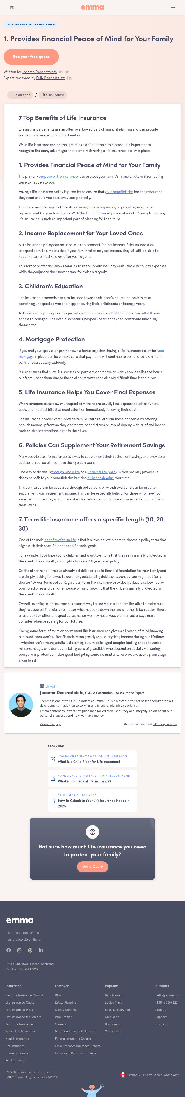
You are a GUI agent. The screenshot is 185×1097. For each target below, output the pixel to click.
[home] (92, 7)
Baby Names (113, 995)
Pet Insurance (14, 1060)
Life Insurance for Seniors (23, 1017)
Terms (157, 1075)
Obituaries (112, 1017)
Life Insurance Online (23, 932)
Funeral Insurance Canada (73, 1038)
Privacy (146, 1075)
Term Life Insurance (19, 1024)
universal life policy (102, 472)
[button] (173, 7)
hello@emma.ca (167, 995)
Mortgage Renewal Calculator (75, 1031)
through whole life (65, 472)
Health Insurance (17, 1038)
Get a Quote (92, 866)
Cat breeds (112, 1031)
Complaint (171, 1075)
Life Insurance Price (19, 1009)
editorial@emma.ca (165, 724)
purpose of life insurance (58, 176)
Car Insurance (15, 1046)
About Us (161, 1009)
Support (161, 1017)
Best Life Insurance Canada (24, 995)
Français (133, 1075)
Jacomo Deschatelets (39, 72)
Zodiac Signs (113, 1002)
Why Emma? (63, 1017)
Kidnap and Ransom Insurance (75, 1053)
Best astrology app (117, 1009)
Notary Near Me (66, 1009)
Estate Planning (65, 1002)
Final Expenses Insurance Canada (78, 1046)
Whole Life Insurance (20, 1031)
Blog (58, 995)
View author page (50, 724)
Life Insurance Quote (19, 1002)
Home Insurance (16, 1053)
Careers (60, 1024)
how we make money (88, 715)
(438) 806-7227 (166, 1002)
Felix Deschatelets (50, 78)
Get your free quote (31, 57)
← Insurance (20, 95)
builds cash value (100, 478)
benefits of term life (60, 540)
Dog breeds (112, 1024)
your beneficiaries (119, 192)
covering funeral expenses (94, 207)
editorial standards (53, 715)
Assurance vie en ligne (24, 939)
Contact (161, 1024)
